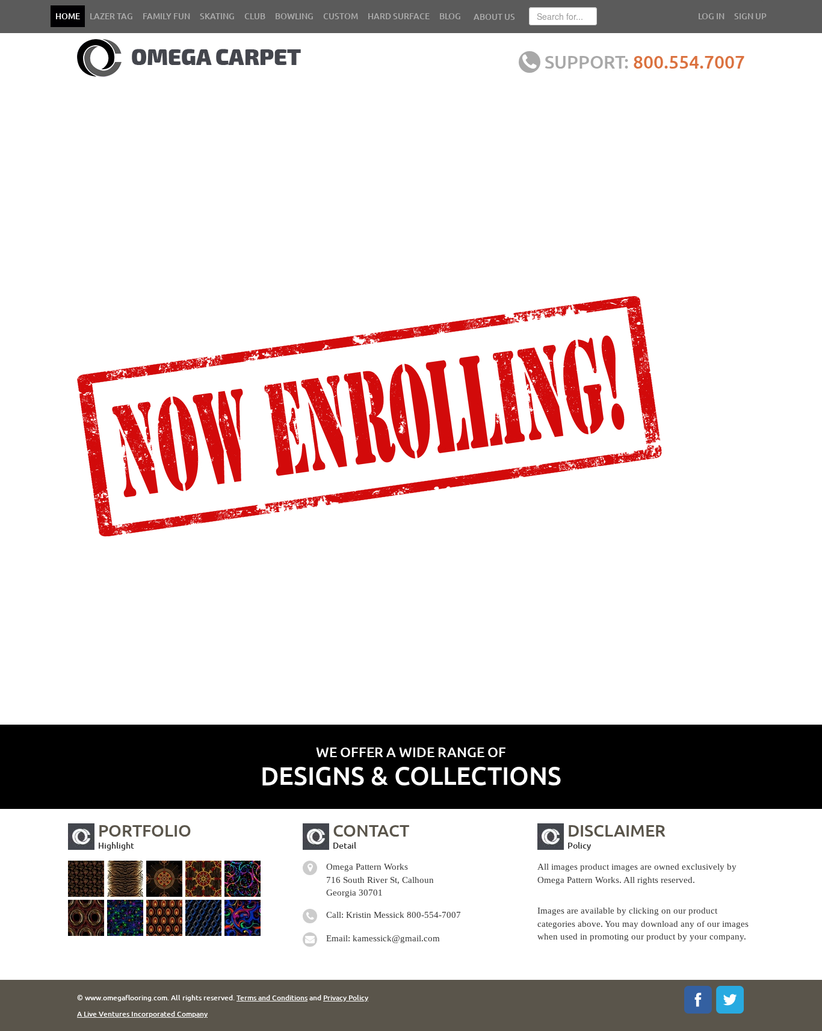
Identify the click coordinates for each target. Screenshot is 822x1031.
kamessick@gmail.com (396, 938)
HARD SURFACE (399, 16)
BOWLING (294, 16)
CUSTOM (340, 16)
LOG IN (711, 16)
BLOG (450, 16)
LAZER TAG (111, 16)
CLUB (254, 16)
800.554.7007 (689, 61)
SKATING (217, 16)
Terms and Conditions (271, 997)
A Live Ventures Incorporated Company (142, 1014)
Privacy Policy (345, 997)
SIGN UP (750, 16)
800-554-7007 (434, 915)
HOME (67, 16)
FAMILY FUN (166, 16)
